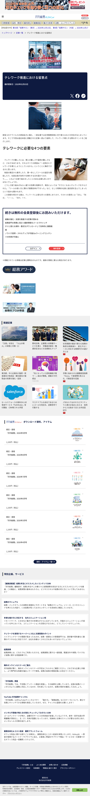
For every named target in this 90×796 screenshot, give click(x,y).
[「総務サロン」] (19, 292)
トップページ (7, 32)
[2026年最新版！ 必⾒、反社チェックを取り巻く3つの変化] (45, 9)
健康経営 (37, 23)
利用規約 (36, 768)
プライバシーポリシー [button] (14, 793)
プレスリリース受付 (23, 768)
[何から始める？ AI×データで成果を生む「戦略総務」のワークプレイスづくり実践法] (45, 67)
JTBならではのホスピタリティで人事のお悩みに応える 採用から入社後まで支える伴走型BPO (75, 406)
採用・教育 (16, 23)
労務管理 (5, 23)
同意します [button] (79, 790)
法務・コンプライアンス (65, 23)
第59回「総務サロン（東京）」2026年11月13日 (32, 27)
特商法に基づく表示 (50, 768)
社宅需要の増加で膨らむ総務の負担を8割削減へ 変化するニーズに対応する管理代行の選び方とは (75, 347)
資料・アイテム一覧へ (45, 561)
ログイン (84, 18)
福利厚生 (27, 23)
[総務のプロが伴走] (19, 311)
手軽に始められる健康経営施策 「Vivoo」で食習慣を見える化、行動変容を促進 (75, 376)
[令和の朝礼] (45, 128)
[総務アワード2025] (19, 274)
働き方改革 (48, 23)
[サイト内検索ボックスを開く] (86, 23)
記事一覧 (20, 32)
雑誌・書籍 (16, 435)
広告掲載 (64, 765)
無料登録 (84, 15)
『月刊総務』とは (27, 765)
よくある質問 (41, 765)
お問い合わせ (53, 765)
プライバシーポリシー (67, 768)
